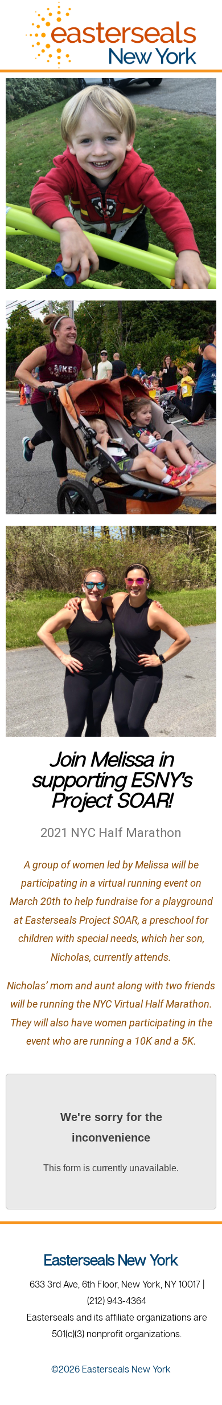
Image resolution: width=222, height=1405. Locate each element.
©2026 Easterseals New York (111, 1369)
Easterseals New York (111, 1260)
